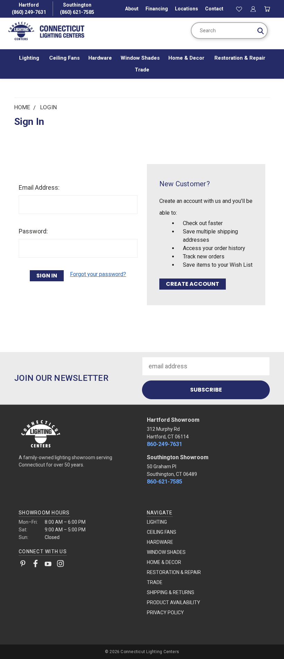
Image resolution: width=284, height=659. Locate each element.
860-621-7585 (164, 481)
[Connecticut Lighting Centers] (78, 433)
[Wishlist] (239, 8)
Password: (33, 231)
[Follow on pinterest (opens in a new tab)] (23, 565)
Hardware (100, 58)
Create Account (192, 284)
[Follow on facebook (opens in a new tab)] (35, 565)
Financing (156, 8)
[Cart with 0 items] (267, 8)
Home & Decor (187, 58)
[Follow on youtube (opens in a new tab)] (48, 565)
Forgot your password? (98, 274)
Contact (214, 8)
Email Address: (39, 187)
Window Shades (140, 58)
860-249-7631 (164, 444)
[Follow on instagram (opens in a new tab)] (60, 565)
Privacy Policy (165, 612)
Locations (186, 8)
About (132, 8)
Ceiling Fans (64, 58)
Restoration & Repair (239, 58)
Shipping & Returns (170, 592)
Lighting (30, 58)
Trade (142, 70)
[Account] (253, 8)
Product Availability (173, 602)
